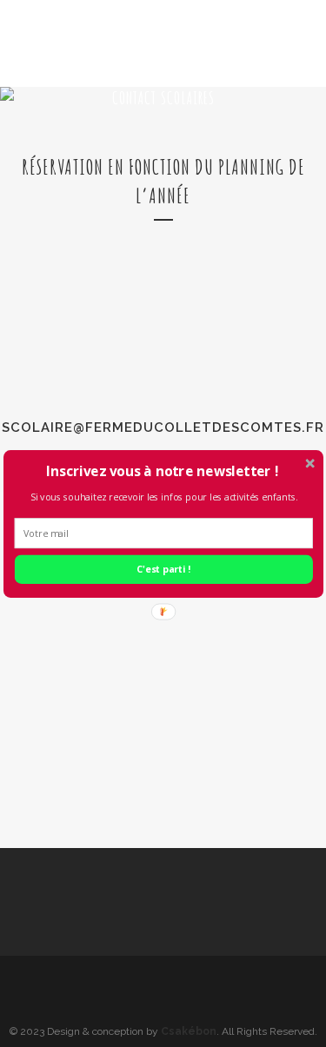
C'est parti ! (163, 568)
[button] (161, 470)
